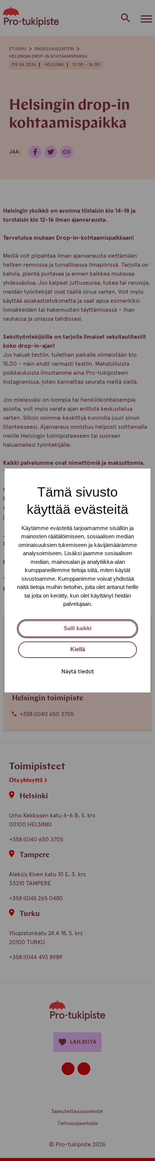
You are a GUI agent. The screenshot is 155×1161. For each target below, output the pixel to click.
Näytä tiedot (77, 671)
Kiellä (77, 649)
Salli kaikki (77, 628)
